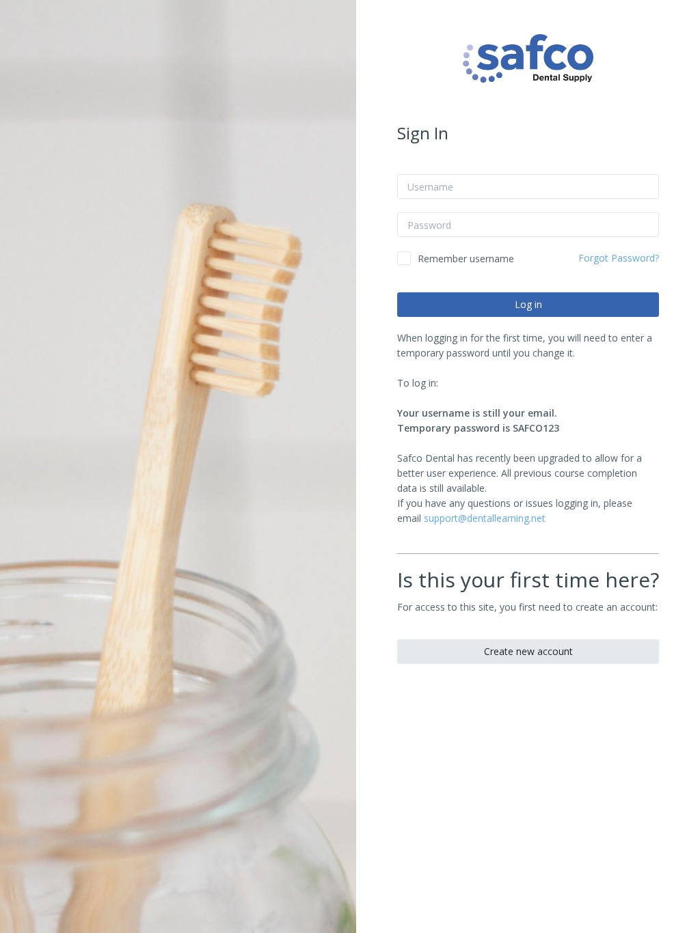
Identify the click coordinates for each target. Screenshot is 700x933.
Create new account (528, 651)
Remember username (466, 258)
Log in (528, 304)
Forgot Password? (618, 257)
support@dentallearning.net (485, 518)
